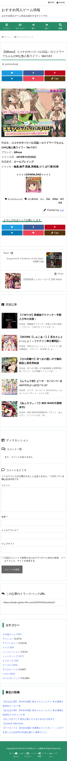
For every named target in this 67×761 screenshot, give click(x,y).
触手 (62, 199)
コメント (5, 485)
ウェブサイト (7, 543)
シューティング (13, 656)
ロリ (42, 199)
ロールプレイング (25, 37)
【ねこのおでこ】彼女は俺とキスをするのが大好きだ (28, 719)
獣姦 (48, 199)
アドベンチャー (10, 643)
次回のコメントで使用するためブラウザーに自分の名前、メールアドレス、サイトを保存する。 (34, 559)
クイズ (8, 647)
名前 (4, 516)
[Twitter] (12, 72)
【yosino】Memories (12, 723)
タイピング (10, 660)
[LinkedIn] (12, 78)
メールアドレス (9, 530)
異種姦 (55, 199)
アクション (7, 638)
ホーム (7, 37)
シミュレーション (11, 651)
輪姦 (60, 202)
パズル (8, 673)
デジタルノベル (10, 669)
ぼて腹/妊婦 (33, 199)
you (62, 210)
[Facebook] (33, 72)
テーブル (10, 665)
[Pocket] (33, 78)
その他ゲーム (12, 634)
